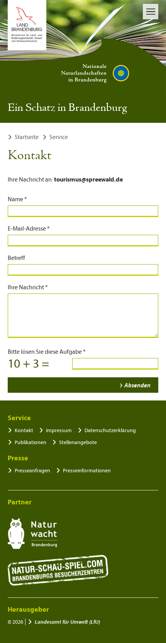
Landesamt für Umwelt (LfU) (67, 622)
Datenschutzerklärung (110, 430)
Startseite (27, 137)
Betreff (16, 257)
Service (58, 137)
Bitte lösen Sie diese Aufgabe (47, 351)
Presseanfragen (32, 470)
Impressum (59, 430)
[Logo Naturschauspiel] (58, 570)
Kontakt (24, 430)
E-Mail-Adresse (29, 228)
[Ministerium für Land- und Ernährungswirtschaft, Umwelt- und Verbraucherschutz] (27, 25)
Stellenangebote (78, 442)
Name (17, 199)
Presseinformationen (87, 470)
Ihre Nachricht (28, 287)
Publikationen (30, 442)
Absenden (137, 385)
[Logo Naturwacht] (33, 533)
